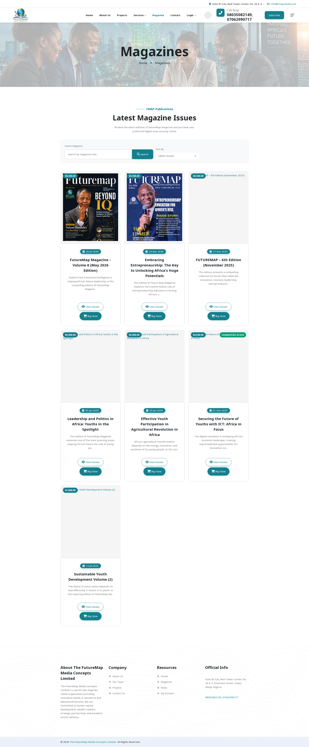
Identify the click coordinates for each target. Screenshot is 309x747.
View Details (92, 306)
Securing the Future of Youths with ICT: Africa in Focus (218, 424)
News (164, 687)
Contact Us (118, 693)
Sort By (160, 149)
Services (139, 15)
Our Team (118, 681)
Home (89, 15)
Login (190, 15)
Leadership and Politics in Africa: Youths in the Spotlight (90, 424)
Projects (122, 15)
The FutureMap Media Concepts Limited (93, 741)
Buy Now (92, 316)
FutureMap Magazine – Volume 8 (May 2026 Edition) (90, 265)
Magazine (158, 15)
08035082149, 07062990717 (221, 697)
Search (144, 154)
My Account (167, 693)
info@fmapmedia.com (283, 3)
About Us (105, 15)
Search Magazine (74, 145)
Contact (175, 15)
